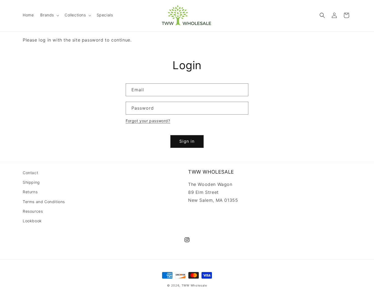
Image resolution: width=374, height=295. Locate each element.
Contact (30, 172)
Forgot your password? (148, 120)
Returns (30, 191)
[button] (49, 15)
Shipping (31, 182)
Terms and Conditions (44, 201)
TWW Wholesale (194, 285)
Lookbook (32, 220)
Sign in (187, 141)
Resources (33, 211)
